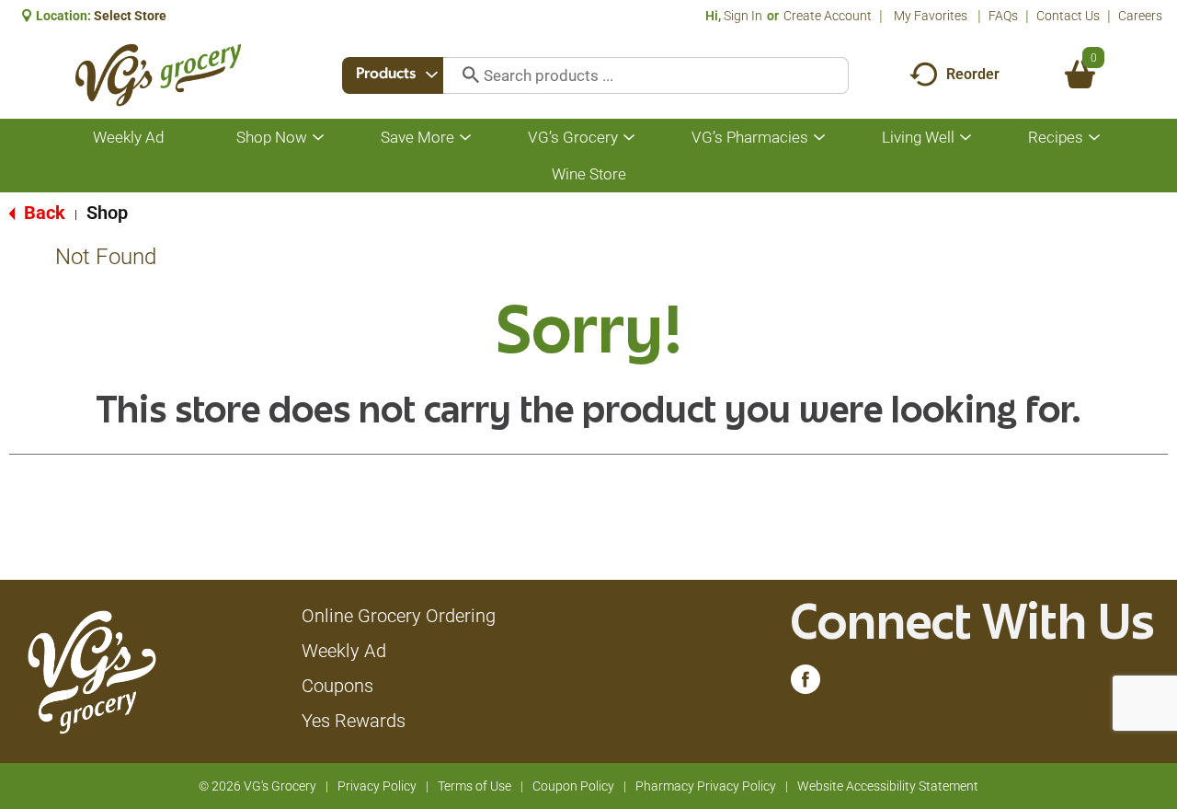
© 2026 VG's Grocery (257, 786)
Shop (107, 213)
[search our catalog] (464, 75)
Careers (1140, 15)
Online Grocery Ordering (399, 616)
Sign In (743, 15)
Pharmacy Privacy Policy (705, 786)
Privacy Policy (377, 786)
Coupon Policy (573, 786)
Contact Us (1068, 15)
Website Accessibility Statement (887, 786)
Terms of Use (474, 786)
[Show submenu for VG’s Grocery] (628, 137)
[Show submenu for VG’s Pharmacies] (819, 137)
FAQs (1003, 15)
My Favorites (930, 15)
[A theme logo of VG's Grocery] (158, 75)
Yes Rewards (354, 721)
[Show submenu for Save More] (465, 137)
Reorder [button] (973, 74)
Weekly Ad (344, 651)
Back (42, 213)
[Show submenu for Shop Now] (318, 137)
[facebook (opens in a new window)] (805, 684)
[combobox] (392, 75)
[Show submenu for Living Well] (965, 137)
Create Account (827, 15)
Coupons (337, 686)
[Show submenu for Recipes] (1094, 137)
